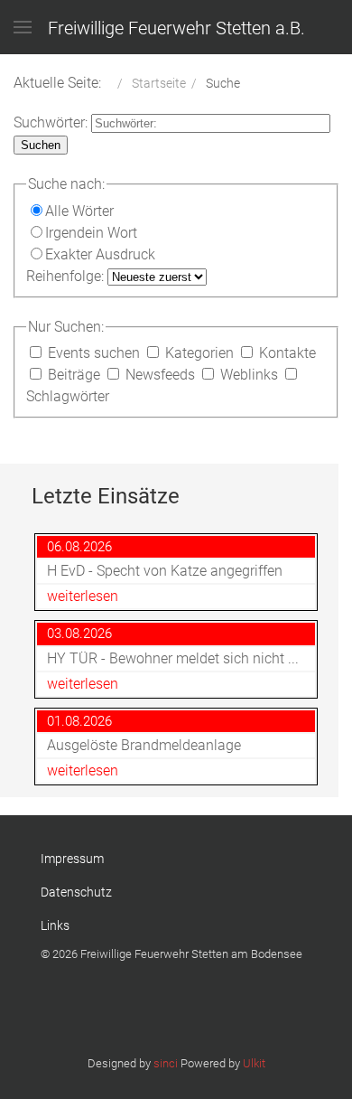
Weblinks (249, 374)
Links (55, 925)
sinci (165, 1063)
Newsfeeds (160, 374)
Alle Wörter (79, 211)
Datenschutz (76, 892)
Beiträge (74, 374)
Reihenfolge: (66, 276)
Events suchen (94, 353)
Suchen (40, 145)
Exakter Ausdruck (100, 254)
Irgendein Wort (91, 232)
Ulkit (254, 1063)
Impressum (72, 858)
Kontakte (285, 353)
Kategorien (199, 353)
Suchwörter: (52, 122)
